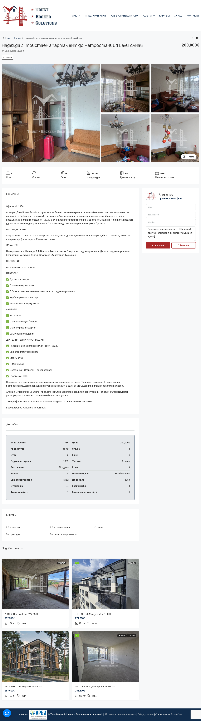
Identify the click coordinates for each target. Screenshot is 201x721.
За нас (178, 15)
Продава (7, 57)
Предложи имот (95, 15)
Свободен (131, 635)
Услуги (147, 15)
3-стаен (17, 38)
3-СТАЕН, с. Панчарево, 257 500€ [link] (23, 686)
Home (7, 38)
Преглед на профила (170, 198)
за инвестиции (62, 527)
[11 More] (175, 137)
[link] (35, 584)
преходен (15, 534)
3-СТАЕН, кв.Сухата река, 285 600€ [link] (95, 686)
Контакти (193, 15)
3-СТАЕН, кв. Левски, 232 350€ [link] (21, 614)
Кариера (164, 15)
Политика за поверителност (120, 714)
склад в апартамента (65, 534)
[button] (192, 38)
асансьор (15, 527)
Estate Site (176, 714)
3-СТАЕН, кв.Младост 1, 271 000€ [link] (93, 614)
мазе (100, 527)
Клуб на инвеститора (124, 15)
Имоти (76, 15)
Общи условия (145, 714)
